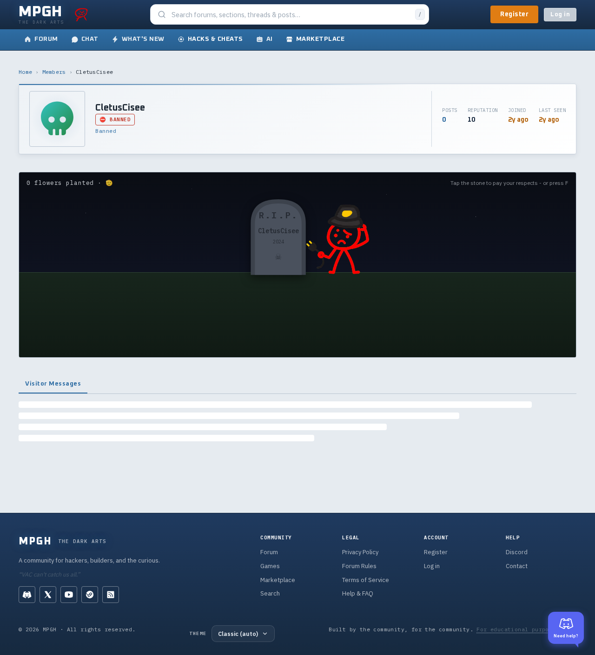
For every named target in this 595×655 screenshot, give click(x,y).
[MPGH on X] (48, 594)
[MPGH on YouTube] (68, 594)
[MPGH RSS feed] (110, 594)
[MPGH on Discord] (27, 594)
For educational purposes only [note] (526, 629)
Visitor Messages (53, 383)
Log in (560, 15)
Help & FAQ (357, 593)
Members (54, 71)
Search (270, 593)
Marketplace (277, 580)
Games (270, 566)
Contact (517, 566)
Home (25, 71)
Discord (517, 552)
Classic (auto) (238, 633)
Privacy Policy (360, 552)
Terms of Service (365, 580)
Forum (269, 552)
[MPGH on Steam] (89, 594)
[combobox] (290, 14)
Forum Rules (359, 566)
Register (514, 14)
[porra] (81, 14)
